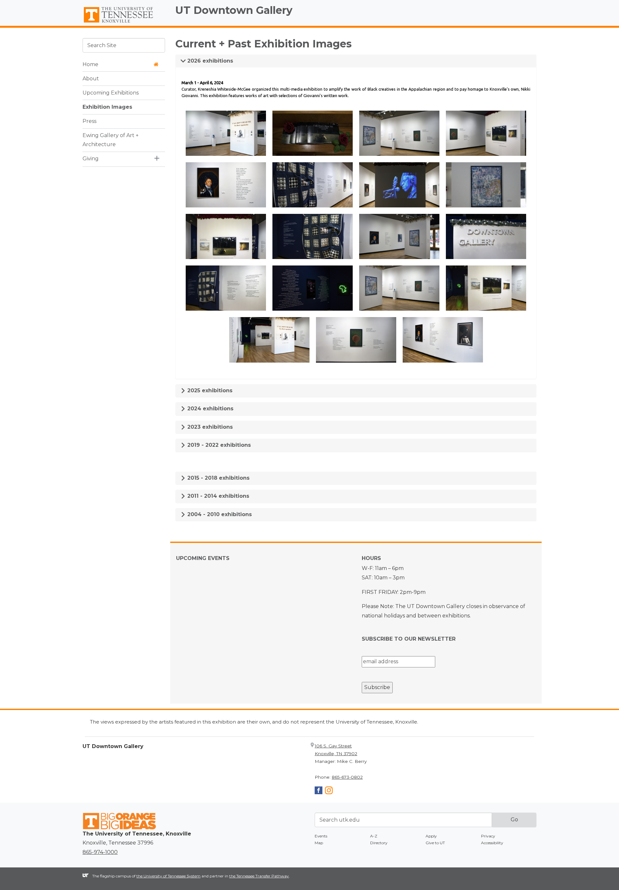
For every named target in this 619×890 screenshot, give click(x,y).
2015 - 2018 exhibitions (218, 478)
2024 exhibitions (209, 408)
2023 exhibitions (209, 427)
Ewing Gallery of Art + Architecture (111, 139)
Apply (431, 836)
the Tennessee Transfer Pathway (259, 876)
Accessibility (492, 842)
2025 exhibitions (209, 390)
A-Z (373, 836)
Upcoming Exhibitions (111, 92)
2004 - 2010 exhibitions (219, 514)
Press (89, 121)
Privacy (488, 836)
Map (319, 842)
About (91, 78)
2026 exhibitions (209, 61)
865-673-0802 (347, 777)
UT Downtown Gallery (233, 10)
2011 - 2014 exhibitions (217, 496)
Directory (379, 842)
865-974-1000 (100, 852)
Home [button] (90, 64)
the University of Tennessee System (168, 876)
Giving (91, 158)
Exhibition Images (107, 107)
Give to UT (435, 842)
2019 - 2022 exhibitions (218, 445)
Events (321, 836)
